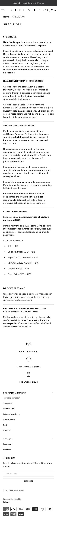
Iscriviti (28, 481)
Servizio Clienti (43, 323)
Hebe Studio (17, 490)
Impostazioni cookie (12, 499)
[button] (48, 10)
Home (6, 16)
